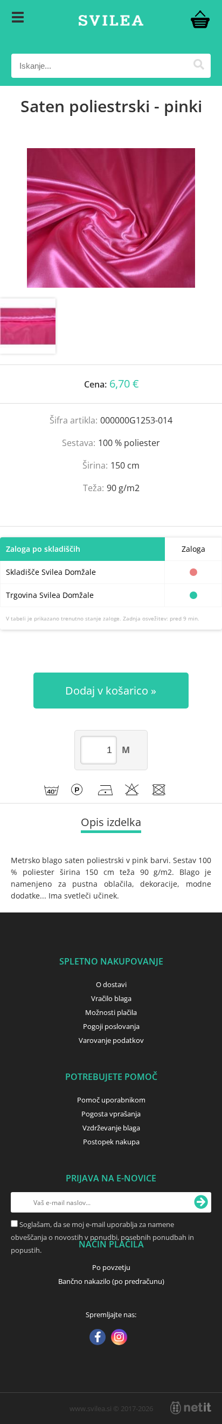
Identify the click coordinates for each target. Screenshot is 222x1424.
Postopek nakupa (111, 1141)
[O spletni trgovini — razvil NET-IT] (190, 1407)
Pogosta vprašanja (111, 1114)
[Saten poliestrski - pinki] (111, 218)
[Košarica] (200, 19)
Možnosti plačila (111, 1012)
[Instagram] (119, 1338)
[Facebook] (97, 1338)
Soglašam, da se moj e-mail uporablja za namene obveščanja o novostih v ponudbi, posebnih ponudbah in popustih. (102, 1237)
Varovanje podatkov (111, 1040)
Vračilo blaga (111, 998)
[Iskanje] (198, 66)
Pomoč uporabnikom (111, 1100)
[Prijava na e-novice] (201, 1202)
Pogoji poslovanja (111, 1026)
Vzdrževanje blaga (111, 1128)
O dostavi (111, 984)
